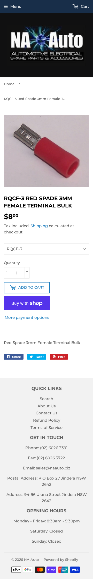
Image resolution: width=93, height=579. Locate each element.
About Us (46, 405)
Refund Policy (46, 420)
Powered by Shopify (61, 559)
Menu (15, 6)
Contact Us (47, 412)
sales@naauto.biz (53, 468)
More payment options (27, 317)
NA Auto (31, 559)
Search (46, 398)
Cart (84, 6)
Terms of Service (46, 427)
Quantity (12, 262)
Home (9, 84)
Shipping (39, 225)
